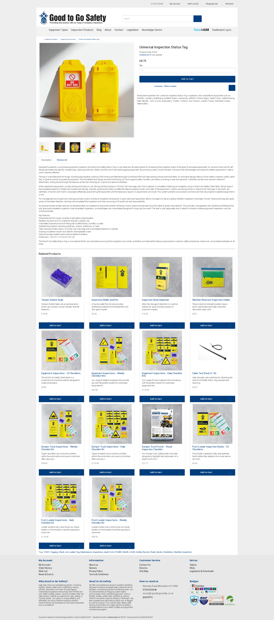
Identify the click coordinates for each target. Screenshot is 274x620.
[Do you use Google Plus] (57, 4)
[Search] (197, 18)
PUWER (118, 552)
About (108, 29)
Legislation (133, 29)
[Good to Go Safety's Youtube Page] (154, 601)
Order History (45, 568)
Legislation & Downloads (202, 571)
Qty (140, 65)
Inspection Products (82, 29)
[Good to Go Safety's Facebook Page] (140, 601)
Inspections (98, 552)
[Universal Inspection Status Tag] (87, 90)
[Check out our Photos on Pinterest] (74, 4)
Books (160, 552)
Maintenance (86, 552)
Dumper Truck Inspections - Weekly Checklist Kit (59, 448)
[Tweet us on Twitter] (45, 4)
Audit (106, 552)
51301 (46, 552)
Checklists (168, 552)
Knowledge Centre (152, 29)
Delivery (93, 568)
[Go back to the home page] (76, 18)
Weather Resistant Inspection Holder (211, 299)
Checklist (177, 552)
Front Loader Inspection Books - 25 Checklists (210, 448)
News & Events (46, 574)
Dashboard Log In (221, 29)
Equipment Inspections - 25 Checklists (61, 373)
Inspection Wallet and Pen (105, 299)
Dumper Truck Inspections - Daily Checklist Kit (108, 448)
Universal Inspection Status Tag (89, 39)
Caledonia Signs (112, 617)
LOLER (132, 552)
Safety (139, 552)
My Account (45, 565)
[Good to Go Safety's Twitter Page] (144, 601)
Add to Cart (187, 79)
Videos (193, 565)
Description (46, 160)
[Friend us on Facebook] (40, 4)
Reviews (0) (62, 160)
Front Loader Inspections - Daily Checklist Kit (57, 521)
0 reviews (158, 86)
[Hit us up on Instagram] (51, 4)
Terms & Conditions (99, 574)
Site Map (143, 571)
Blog (99, 29)
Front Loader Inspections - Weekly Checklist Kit (109, 521)
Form (112, 552)
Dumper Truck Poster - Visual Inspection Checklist (157, 448)
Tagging (54, 552)
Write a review (170, 86)
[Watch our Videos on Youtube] (63, 4)
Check (61, 552)
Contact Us (145, 565)
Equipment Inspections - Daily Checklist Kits (162, 374)
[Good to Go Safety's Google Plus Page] (150, 601)
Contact (119, 29)
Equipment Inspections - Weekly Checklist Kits (108, 374)
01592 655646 (149, 589)
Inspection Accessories (68, 39)
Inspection (187, 552)
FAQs (192, 568)
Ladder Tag (74, 552)
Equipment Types (58, 29)
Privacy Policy (96, 571)
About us (93, 565)
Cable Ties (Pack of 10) (204, 373)
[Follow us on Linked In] (69, 4)
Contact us (144, 55)
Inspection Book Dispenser (155, 299)
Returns (143, 568)
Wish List (43, 571)
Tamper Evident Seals (52, 299)
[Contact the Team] (148, 4)
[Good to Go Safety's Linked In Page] (157, 601)
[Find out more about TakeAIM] (201, 30)
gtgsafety (147, 597)
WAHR (125, 552)
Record (146, 552)
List (66, 552)
